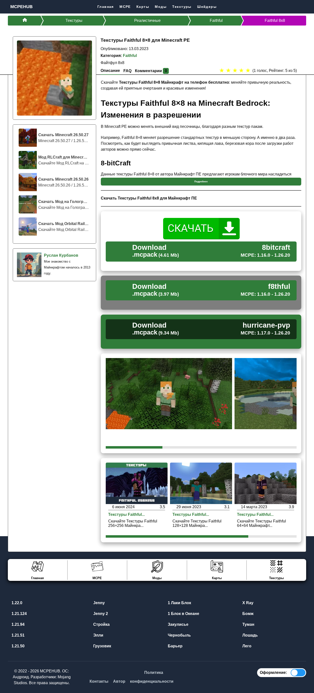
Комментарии (151, 71)
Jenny (98, 603)
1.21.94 (18, 624)
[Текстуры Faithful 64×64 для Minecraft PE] (266, 483)
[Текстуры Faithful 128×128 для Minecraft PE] (201, 483)
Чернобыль (179, 635)
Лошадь (249, 635)
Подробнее (201, 181)
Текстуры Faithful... (126, 515)
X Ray (247, 603)
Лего (246, 646)
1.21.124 (19, 614)
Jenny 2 (100, 614)
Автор (119, 681)
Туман (247, 624)
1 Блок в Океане (183, 614)
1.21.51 (18, 635)
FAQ (127, 71)
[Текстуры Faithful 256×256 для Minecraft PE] (137, 483)
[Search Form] (302, 6)
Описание (110, 70)
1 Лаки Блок (179, 603)
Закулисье (177, 624)
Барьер (175, 646)
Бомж (247, 614)
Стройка (101, 624)
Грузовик (101, 646)
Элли (97, 635)
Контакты (99, 681)
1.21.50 (18, 646)
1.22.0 (16, 603)
